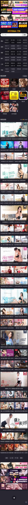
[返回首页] (26, 502)
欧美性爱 (25, 51)
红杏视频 (7, 71)
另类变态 (25, 54)
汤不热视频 (24, 69)
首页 (7, 458)
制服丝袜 (7, 54)
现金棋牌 (19, 42)
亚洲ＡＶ (7, 46)
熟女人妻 (7, 48)
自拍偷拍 (13, 46)
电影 (2, 52)
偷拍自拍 (13, 51)
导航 (2, 70)
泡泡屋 (12, 71)
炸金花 (12, 42)
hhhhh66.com (14, 31)
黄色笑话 (19, 65)
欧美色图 (19, 57)
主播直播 (19, 48)
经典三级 (13, 54)
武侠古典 (25, 63)
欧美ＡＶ (19, 46)
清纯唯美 (13, 60)
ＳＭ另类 (25, 48)
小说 (2, 64)
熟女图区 (19, 60)
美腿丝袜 (7, 60)
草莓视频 (19, 69)
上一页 (11, 458)
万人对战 (19, 40)
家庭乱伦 (13, 63)
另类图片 (25, 60)
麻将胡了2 (7, 42)
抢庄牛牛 (25, 42)
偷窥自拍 (7, 57)
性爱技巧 (25, 65)
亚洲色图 (13, 57)
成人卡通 (19, 51)
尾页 (21, 458)
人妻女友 (19, 63)
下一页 (16, 458)
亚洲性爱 (7, 51)
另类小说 (13, 65)
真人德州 (13, 40)
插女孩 (6, 69)
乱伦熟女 (19, 54)
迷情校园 (7, 65)
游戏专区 (25, 40)
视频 (2, 47)
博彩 (2, 41)
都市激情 (7, 63)
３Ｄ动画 (25, 46)
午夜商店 (13, 69)
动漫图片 (25, 57)
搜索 (25, 34)
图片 (2, 58)
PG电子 (7, 40)
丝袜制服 (13, 48)
